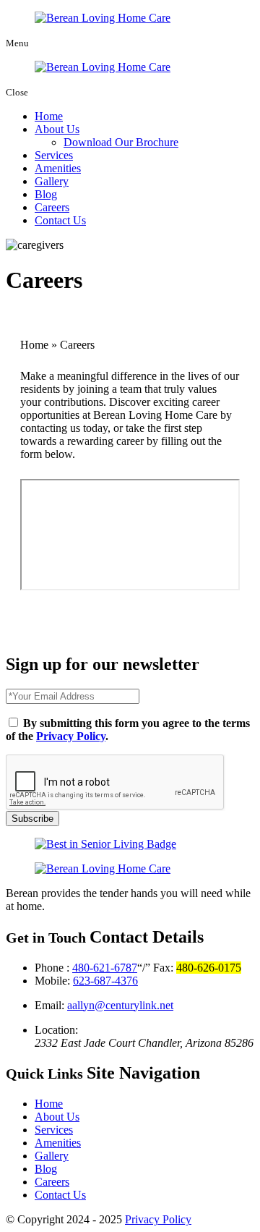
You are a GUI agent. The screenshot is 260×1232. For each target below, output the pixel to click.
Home (49, 116)
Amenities (58, 168)
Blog (46, 194)
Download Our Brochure (121, 142)
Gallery (52, 181)
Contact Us (60, 220)
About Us (57, 129)
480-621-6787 (104, 967)
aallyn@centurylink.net (120, 1005)
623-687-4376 (105, 980)
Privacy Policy (70, 736)
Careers (52, 207)
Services (54, 155)
